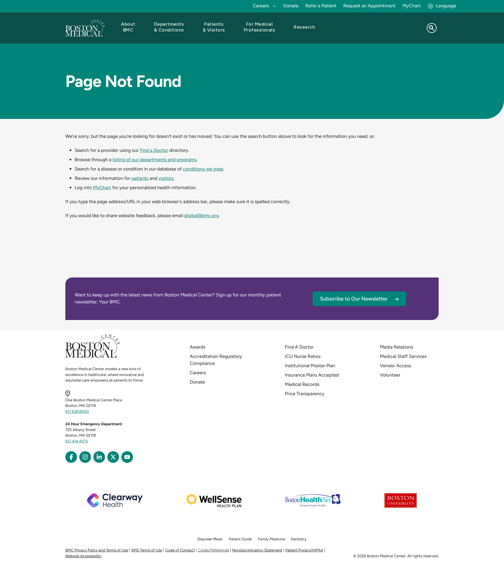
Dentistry (298, 539)
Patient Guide (240, 539)
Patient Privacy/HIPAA (304, 550)
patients (140, 178)
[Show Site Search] (432, 28)
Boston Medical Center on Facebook (71, 457)
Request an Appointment (369, 5)
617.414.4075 (76, 441)
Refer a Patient (320, 5)
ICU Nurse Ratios (303, 356)
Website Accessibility (83, 556)
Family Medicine (271, 539)
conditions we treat (203, 169)
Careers (198, 372)
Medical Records (302, 384)
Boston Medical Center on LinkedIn (99, 457)
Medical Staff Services (403, 356)
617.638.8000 (77, 411)
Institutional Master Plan (310, 365)
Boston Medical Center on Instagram (85, 457)
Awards (197, 347)
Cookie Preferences (213, 550)
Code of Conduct (180, 550)
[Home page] (92, 356)
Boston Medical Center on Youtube (127, 457)
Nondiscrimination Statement (257, 550)
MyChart (411, 5)
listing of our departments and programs (155, 159)
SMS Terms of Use (146, 550)
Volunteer (390, 375)
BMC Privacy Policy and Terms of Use (96, 550)
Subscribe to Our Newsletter (354, 299)
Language (446, 5)
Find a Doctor (154, 150)
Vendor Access (396, 365)
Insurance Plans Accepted (312, 375)
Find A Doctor (299, 347)
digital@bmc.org (201, 215)
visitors (165, 178)
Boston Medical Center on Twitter (113, 457)
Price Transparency (304, 393)
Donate (290, 5)
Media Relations (396, 347)
